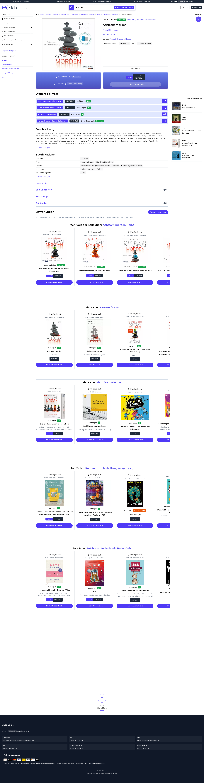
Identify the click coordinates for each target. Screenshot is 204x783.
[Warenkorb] (198, 19)
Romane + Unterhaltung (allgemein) (83, 14)
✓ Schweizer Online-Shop (21, 1)
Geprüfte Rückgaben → (10, 51)
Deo (3, 77)
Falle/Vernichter (7, 64)
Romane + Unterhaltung (61, 14)
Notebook (5, 60)
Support (185, 7)
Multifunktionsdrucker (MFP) (11, 68)
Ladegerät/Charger (8, 73)
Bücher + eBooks (45, 14)
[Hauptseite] (35, 7)
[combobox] (104, 7)
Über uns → (8, 725)
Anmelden (196, 7)
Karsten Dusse (109, 34)
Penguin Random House (120, 39)
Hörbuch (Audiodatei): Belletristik (107, 14)
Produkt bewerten (111, 30)
